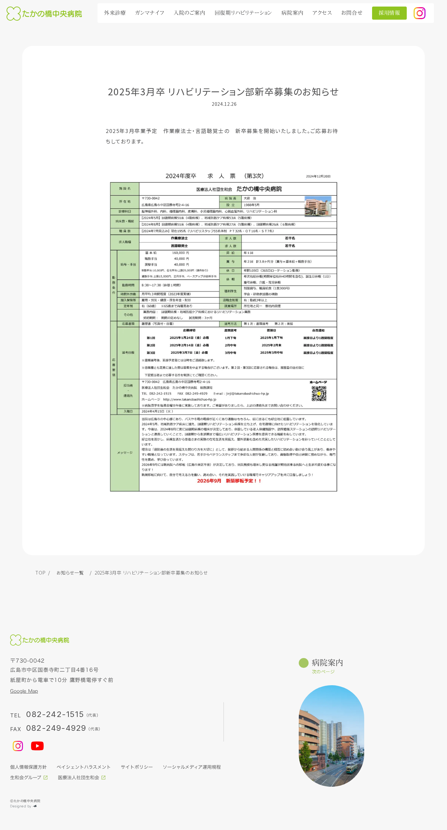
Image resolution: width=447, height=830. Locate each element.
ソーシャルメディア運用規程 (192, 767)
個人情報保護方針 (28, 767)
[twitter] (419, 13)
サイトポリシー (137, 767)
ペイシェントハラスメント (84, 767)
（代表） (94, 729)
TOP (40, 572)
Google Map (24, 691)
